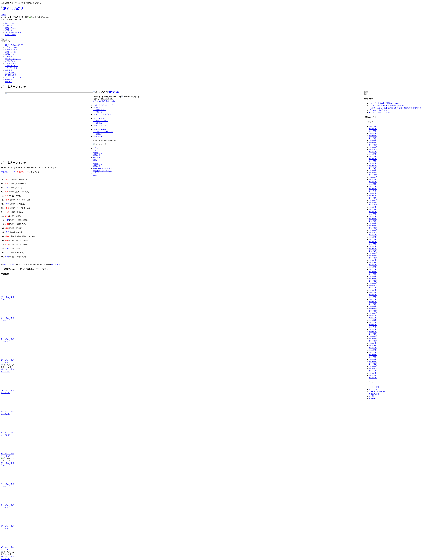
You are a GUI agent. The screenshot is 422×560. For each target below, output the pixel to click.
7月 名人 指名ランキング (380, 110)
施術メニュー (10, 28)
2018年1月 (373, 362)
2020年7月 (373, 292)
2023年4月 (373, 219)
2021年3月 (373, 274)
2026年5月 (373, 133)
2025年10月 (373, 149)
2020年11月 (373, 283)
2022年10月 (373, 232)
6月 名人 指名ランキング (380, 112)
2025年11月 (373, 147)
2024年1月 (373, 198)
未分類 (371, 396)
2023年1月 (373, 226)
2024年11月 (373, 175)
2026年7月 (373, 129)
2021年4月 (373, 272)
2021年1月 (373, 279)
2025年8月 (373, 154)
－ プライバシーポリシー (103, 132)
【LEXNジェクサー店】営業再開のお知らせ (386, 106)
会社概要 (8, 70)
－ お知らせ (97, 107)
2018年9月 (373, 343)
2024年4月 (373, 191)
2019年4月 (373, 327)
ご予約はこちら (11, 47)
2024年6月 (373, 186)
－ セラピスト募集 (100, 121)
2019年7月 (373, 320)
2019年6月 (373, 322)
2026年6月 (373, 131)
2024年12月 (373, 172)
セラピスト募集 (11, 50)
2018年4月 (373, 355)
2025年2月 (373, 168)
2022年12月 (373, 228)
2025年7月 (373, 156)
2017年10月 (373, 368)
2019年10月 (373, 313)
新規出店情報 (374, 394)
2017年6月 (373, 378)
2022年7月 (373, 239)
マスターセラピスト (13, 32)
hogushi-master (8, 264)
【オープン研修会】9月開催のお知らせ (384, 103)
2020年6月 (373, 295)
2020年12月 (373, 281)
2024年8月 (373, 182)
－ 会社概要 (97, 123)
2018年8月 (373, 345)
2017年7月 (373, 375)
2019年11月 (373, 311)
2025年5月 (373, 161)
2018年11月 (373, 339)
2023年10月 (373, 205)
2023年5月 (373, 216)
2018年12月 (373, 336)
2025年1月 (373, 170)
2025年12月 (373, 145)
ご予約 (3, 15)
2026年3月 (373, 138)
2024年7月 (373, 184)
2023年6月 (373, 214)
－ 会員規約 (97, 134)
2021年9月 (373, 260)
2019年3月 (373, 329)
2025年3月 (373, 166)
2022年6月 (373, 242)
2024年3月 (373, 193)
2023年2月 (373, 223)
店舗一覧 (8, 30)
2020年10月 (373, 285)
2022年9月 (373, 235)
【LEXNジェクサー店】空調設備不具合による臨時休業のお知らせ (395, 108)
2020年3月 (373, 302)
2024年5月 (373, 189)
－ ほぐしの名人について (103, 105)
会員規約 (8, 79)
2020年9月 (373, 288)
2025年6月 (373, 159)
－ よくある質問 (99, 118)
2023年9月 (373, 207)
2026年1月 (373, 143)
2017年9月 (373, 371)
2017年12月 (373, 364)
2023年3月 (373, 221)
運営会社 (372, 398)
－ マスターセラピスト (102, 114)
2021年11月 (373, 256)
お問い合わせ (10, 35)
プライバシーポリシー (14, 77)
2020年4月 (373, 299)
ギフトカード (10, 73)
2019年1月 (373, 334)
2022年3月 (373, 249)
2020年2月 (373, 304)
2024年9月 (373, 179)
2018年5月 (373, 352)
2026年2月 (373, 140)
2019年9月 (373, 315)
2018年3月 (373, 357)
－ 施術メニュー (99, 110)
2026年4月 (373, 136)
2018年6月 (373, 350)
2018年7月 (373, 348)
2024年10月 (373, 177)
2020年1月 (373, 306)
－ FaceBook (98, 136)
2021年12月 (373, 253)
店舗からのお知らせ (377, 392)
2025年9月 (373, 152)
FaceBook (8, 82)
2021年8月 (373, 262)
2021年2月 (373, 276)
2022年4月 (373, 246)
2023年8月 (373, 209)
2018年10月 (373, 341)
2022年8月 (373, 237)
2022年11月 (373, 230)
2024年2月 (373, 196)
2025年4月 (373, 163)
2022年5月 (373, 244)
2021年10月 (373, 258)
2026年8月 (373, 126)
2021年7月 (373, 265)
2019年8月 (373, 318)
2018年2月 (373, 359)
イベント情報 (374, 387)
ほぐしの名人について (14, 23)
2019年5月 (373, 325)
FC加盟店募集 (10, 75)
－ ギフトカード (99, 125)
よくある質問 (10, 63)
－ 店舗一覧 (97, 112)
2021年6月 (373, 267)
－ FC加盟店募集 (99, 129)
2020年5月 (373, 297)
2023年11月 (373, 202)
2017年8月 (373, 373)
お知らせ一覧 (10, 52)
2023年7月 (373, 212)
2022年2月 (373, 251)
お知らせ (8, 25)
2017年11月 (373, 366)
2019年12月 (373, 309)
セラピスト (55, 264)
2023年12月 (373, 200)
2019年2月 (373, 332)
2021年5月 (373, 269)
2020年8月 (373, 290)
